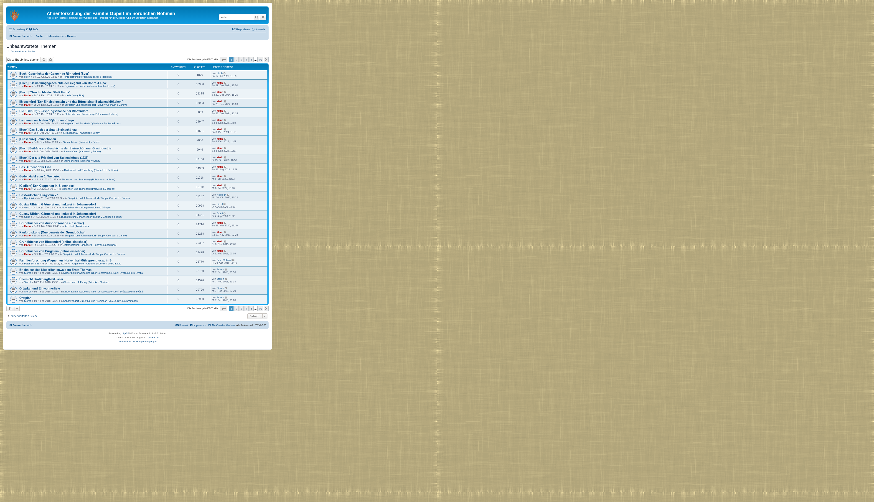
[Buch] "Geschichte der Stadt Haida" (44, 92)
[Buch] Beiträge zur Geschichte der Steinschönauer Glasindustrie (65, 148)
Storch (27, 272)
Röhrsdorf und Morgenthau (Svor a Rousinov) (88, 76)
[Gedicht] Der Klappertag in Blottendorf (46, 185)
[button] (224, 59)
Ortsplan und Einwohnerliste (39, 288)
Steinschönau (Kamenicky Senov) (82, 132)
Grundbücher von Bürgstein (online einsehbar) (52, 251)
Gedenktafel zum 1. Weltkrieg (40, 176)
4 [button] (246, 60)
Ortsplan (25, 298)
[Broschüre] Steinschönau (37, 139)
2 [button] (236, 60)
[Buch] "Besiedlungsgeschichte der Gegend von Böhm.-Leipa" (63, 83)
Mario (27, 86)
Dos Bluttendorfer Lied (35, 167)
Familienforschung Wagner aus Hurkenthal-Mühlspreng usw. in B (65, 260)
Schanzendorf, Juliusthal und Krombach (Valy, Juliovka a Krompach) (101, 301)
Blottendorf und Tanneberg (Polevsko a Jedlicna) (91, 114)
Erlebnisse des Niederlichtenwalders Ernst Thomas (55, 269)
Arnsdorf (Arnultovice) (76, 226)
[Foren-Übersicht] (27, 15)
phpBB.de (153, 337)
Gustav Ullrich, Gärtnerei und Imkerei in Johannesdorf (57, 204)
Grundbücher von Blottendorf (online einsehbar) (53, 241)
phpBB (125, 333)
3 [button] (241, 60)
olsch (27, 76)
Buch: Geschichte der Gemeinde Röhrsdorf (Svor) (54, 73)
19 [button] (260, 60)
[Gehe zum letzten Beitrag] (224, 73)
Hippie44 (29, 198)
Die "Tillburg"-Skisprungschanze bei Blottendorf (53, 111)
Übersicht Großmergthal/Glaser (41, 279)
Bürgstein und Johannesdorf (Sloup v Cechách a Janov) (96, 104)
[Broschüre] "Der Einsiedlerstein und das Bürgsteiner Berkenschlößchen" (71, 101)
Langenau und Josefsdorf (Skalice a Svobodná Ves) (92, 123)
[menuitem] (33, 29)
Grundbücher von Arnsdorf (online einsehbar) (51, 223)
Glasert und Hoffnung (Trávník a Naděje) (86, 282)
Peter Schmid (31, 263)
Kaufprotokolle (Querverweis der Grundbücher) (52, 232)
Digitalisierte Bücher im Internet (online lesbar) (90, 86)
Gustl (27, 207)
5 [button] (251, 60)
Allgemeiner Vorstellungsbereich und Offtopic (86, 207)
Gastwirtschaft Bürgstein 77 (38, 195)
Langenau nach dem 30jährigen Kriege (46, 120)
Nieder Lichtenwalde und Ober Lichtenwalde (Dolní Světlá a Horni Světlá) (103, 272)
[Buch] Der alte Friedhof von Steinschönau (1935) (53, 157)
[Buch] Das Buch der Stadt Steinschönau (48, 129)
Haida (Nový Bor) (74, 95)
